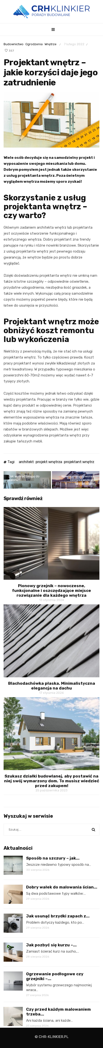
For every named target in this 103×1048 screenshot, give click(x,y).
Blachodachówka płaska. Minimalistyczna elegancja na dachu (51, 685)
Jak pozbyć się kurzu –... (51, 945)
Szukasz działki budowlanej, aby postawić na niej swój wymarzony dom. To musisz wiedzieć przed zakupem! (51, 781)
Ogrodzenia (34, 44)
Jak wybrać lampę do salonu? (24, 478)
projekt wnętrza (49, 462)
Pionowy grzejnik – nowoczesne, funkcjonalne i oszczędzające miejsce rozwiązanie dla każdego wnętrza (51, 590)
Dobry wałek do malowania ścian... (61, 887)
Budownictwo (13, 44)
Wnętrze (51, 44)
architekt (26, 462)
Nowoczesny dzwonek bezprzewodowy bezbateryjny (78, 479)
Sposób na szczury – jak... (53, 858)
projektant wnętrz (79, 462)
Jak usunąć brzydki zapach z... (58, 916)
